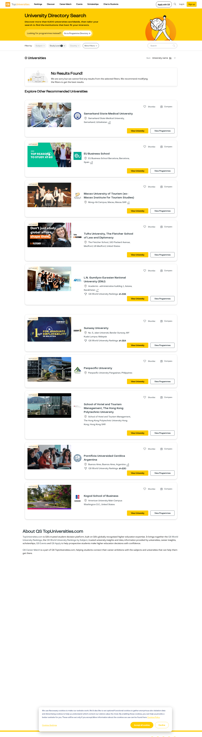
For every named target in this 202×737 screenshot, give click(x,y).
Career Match (65, 4)
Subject (39, 45)
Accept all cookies (142, 725)
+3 (91, 162)
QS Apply (56, 543)
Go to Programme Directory (76, 33)
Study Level (56, 45)
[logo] (17, 4)
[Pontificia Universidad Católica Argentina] (77, 458)
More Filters (90, 45)
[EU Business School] (77, 155)
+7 (97, 290)
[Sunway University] (77, 330)
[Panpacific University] (77, 370)
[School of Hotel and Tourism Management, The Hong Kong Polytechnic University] (77, 406)
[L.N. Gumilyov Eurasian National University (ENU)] (77, 279)
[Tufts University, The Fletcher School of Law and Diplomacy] (77, 235)
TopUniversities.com (33, 536)
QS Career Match (31, 550)
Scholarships (93, 4)
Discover (51, 4)
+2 (109, 122)
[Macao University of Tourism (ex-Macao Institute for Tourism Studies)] (77, 195)
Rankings (38, 4)
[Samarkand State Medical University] (77, 115)
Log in (181, 4)
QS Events (41, 543)
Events (79, 4)
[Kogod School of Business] (77, 498)
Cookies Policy (153, 717)
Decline (162, 725)
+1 (128, 202)
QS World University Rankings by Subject (67, 540)
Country (74, 45)
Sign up (191, 4)
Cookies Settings (49, 725)
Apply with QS (164, 4)
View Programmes (162, 131)
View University (137, 131)
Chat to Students (110, 4)
